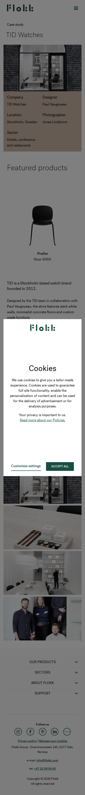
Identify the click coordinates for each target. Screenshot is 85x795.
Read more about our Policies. (42, 420)
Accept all (60, 466)
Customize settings (26, 466)
